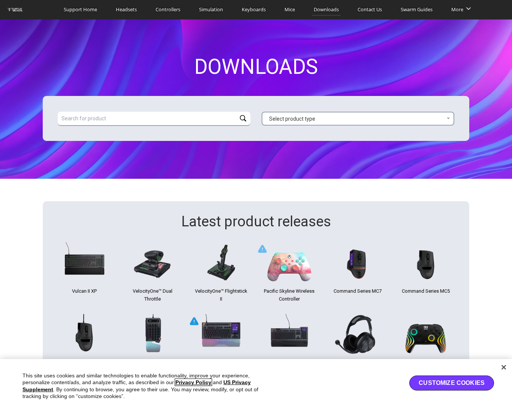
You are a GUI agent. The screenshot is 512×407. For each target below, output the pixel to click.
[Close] (504, 367)
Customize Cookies (452, 383)
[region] (256, 383)
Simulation (211, 9)
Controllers (168, 9)
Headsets (126, 9)
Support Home (80, 9)
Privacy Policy (193, 382)
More (457, 9)
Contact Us (370, 9)
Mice (289, 9)
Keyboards (254, 9)
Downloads (326, 9)
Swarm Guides (417, 9)
